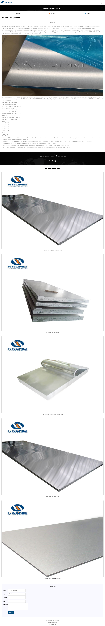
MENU (101, 7)
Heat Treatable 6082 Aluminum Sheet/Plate (52, 414)
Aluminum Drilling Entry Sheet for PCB (52, 250)
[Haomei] (6, 2)
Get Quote (53, 13)
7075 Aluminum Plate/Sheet (52, 332)
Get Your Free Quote (52, 161)
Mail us (88, 13)
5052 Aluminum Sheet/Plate (52, 496)
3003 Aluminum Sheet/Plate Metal (52, 578)
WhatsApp (18, 13)
